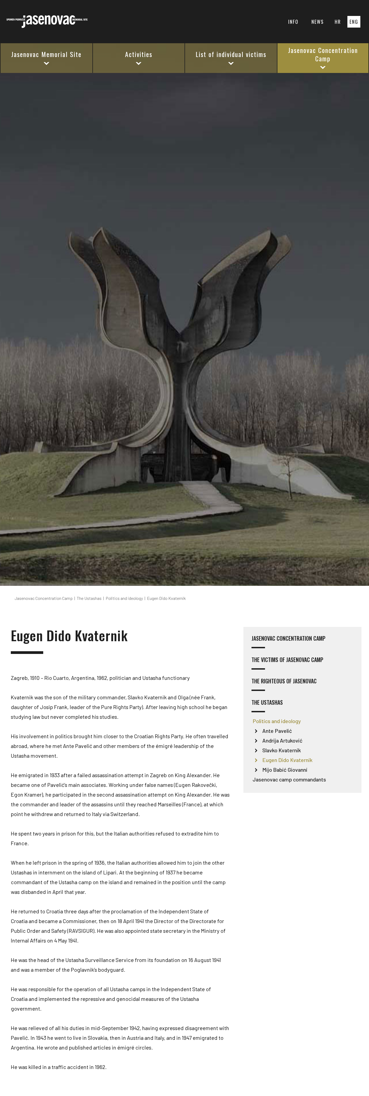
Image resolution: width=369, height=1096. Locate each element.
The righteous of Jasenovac (284, 681)
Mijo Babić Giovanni (284, 769)
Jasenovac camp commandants (289, 779)
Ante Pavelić (277, 730)
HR (338, 21)
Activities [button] (138, 54)
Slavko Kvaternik (281, 750)
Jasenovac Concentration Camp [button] (323, 54)
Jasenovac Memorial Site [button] (46, 54)
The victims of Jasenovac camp (287, 660)
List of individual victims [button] (231, 54)
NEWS (317, 21)
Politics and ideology (277, 721)
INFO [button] (293, 21)
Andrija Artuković (282, 740)
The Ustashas (267, 702)
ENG (354, 21)
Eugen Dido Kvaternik (287, 760)
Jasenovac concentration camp (288, 638)
